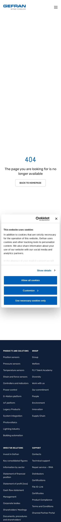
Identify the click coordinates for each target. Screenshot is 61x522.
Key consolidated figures (15, 460)
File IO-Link (37, 487)
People (35, 396)
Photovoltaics (10, 422)
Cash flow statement (13, 490)
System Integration (12, 416)
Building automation (13, 435)
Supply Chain (38, 416)
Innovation (37, 409)
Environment (38, 403)
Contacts (36, 454)
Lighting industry (11, 429)
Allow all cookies (30, 280)
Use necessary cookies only (30, 300)
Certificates (38, 493)
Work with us (38, 383)
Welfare (36, 363)
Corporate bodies (11, 503)
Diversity (36, 376)
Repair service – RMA (42, 467)
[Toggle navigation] (56, 7)
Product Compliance (42, 500)
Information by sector (14, 467)
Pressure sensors (11, 363)
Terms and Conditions (42, 506)
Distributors (38, 473)
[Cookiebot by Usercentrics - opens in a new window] (37, 219)
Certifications (38, 480)
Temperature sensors (13, 370)
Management (9, 496)
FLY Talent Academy (42, 370)
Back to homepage (30, 183)
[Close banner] (56, 219)
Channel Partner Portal (43, 513)
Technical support (41, 460)
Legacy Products (11, 409)
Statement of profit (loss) (15, 483)
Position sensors (11, 357)
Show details (44, 270)
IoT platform (9, 403)
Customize (29, 290)
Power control (10, 390)
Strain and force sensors (15, 376)
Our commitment (40, 390)
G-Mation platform (12, 396)
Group (35, 357)
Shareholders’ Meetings (15, 509)
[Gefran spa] (14, 7)
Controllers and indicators (15, 383)
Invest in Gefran (11, 454)
